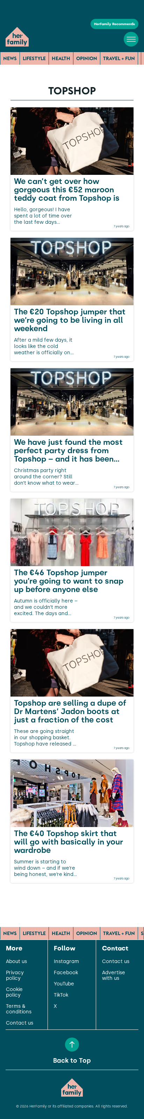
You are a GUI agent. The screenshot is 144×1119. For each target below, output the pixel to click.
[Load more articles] (72, 898)
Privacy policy (15, 975)
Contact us (19, 1023)
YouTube (64, 984)
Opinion (86, 58)
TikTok (61, 995)
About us (16, 961)
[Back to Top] (72, 1045)
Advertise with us (113, 975)
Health (61, 58)
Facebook (66, 973)
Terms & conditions (18, 1009)
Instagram (66, 961)
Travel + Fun (119, 58)
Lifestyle (34, 58)
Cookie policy (14, 992)
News (10, 58)
